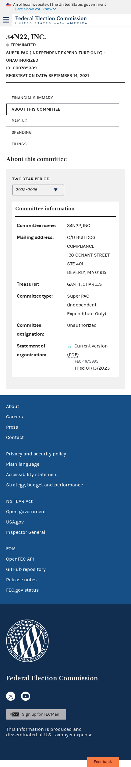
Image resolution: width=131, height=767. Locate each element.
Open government (26, 511)
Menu (6, 20)
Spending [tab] (22, 132)
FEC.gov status (22, 590)
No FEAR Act (19, 501)
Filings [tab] (19, 144)
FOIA (11, 548)
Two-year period (31, 178)
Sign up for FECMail (40, 714)
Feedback (103, 761)
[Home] (58, 20)
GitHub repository (26, 569)
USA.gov (15, 522)
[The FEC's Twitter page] (10, 696)
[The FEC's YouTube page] (25, 696)
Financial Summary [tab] (32, 97)
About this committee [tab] (36, 109)
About (12, 406)
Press (12, 427)
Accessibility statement (32, 474)
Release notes (21, 579)
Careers (14, 417)
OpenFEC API (20, 559)
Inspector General (25, 532)
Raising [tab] (19, 121)
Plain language (22, 464)
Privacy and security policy (36, 454)
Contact (15, 437)
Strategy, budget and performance (44, 485)
